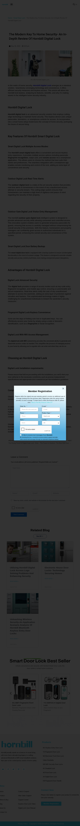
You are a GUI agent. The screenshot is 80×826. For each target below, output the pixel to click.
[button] (63, 388)
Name (22, 419)
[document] (40, 413)
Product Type (46, 413)
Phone (22, 413)
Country (44, 419)
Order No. (23, 406)
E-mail (44, 406)
